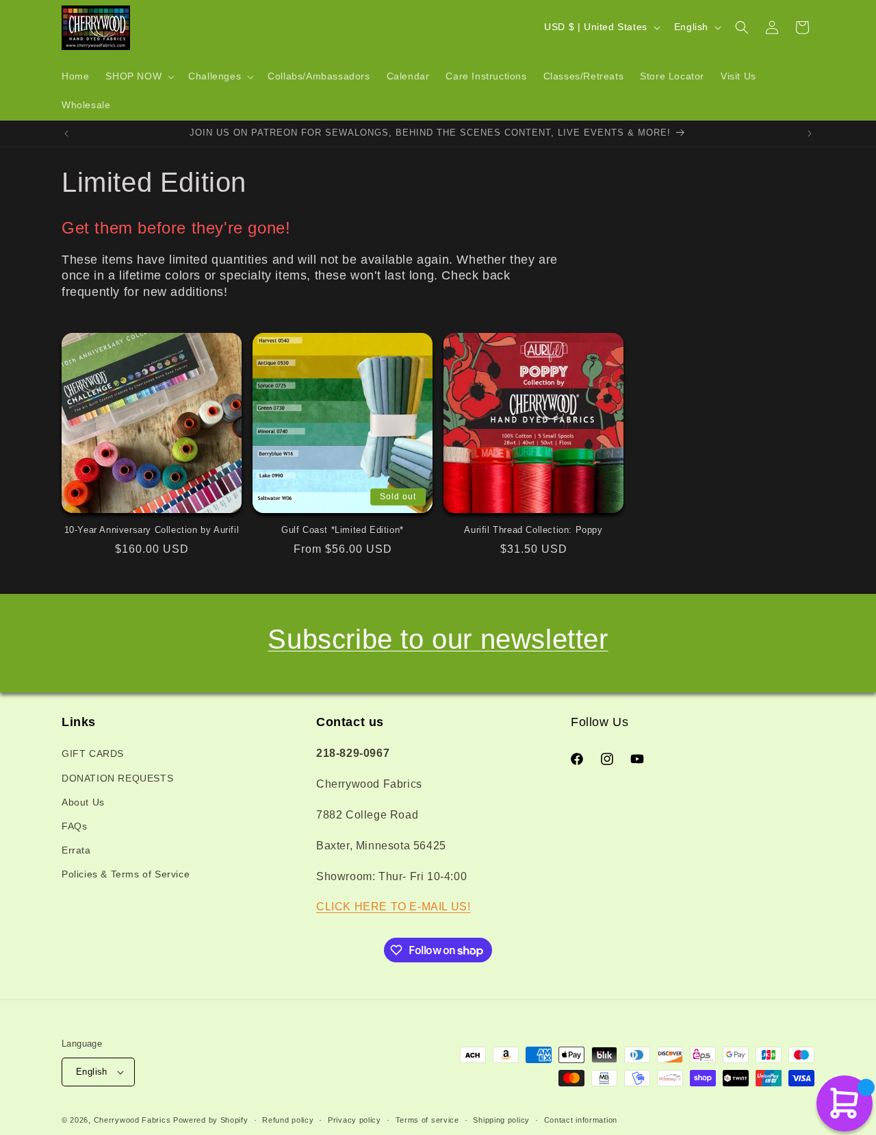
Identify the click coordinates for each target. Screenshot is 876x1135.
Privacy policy (354, 1120)
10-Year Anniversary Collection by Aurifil (152, 530)
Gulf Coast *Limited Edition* (342, 530)
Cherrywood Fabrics (132, 1120)
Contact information (580, 1120)
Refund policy (287, 1120)
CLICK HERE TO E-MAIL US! (393, 906)
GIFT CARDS (93, 753)
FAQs (74, 826)
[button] (138, 76)
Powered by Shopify (210, 1120)
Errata (76, 850)
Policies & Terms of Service (126, 874)
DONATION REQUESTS (117, 778)
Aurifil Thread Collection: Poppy (533, 530)
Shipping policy (501, 1120)
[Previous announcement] (66, 134)
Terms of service (427, 1120)
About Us (83, 802)
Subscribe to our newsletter (438, 639)
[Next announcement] (810, 134)
